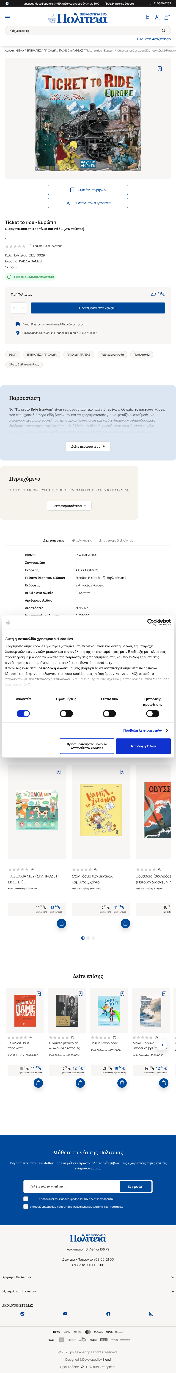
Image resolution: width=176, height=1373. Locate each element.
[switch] (66, 713)
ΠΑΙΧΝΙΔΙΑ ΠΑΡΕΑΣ (71, 50)
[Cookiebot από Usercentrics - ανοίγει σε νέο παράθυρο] (151, 622)
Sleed (106, 1359)
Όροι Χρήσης (69, 1367)
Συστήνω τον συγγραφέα (92, 203)
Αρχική (9, 50)
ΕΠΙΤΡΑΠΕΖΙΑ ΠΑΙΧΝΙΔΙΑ (42, 50)
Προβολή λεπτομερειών (142, 730)
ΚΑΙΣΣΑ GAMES (30, 261)
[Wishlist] (148, 17)
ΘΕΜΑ (20, 50)
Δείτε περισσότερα (88, 446)
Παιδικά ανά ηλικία (112, 355)
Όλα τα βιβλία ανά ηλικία (24, 364)
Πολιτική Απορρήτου (101, 1367)
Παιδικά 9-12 (142, 355)
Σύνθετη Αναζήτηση (154, 38)
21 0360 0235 (162, 3)
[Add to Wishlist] (159, 68)
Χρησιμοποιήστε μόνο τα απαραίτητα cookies (87, 746)
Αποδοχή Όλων (143, 746)
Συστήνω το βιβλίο (92, 190)
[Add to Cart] (61, 923)
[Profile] (157, 17)
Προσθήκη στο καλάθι (98, 308)
